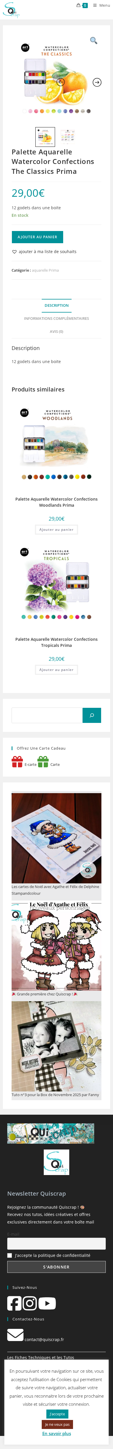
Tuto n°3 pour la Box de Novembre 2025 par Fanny (55, 1094)
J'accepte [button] (57, 1413)
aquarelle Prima (45, 270)
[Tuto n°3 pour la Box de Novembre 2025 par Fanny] (57, 1046)
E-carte (30, 764)
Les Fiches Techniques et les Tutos (40, 1357)
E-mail (13, 1234)
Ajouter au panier (37, 236)
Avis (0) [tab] (56, 331)
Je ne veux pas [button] (57, 1424)
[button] (44, 251)
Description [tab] (57, 305)
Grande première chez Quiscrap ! (45, 994)
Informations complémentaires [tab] (56, 318)
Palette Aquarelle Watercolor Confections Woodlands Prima (56, 502)
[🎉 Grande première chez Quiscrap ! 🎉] (57, 946)
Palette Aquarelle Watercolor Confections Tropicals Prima (56, 642)
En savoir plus (56, 1433)
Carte (54, 764)
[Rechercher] (91, 715)
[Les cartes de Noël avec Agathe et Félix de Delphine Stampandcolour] (57, 838)
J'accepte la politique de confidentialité (52, 1255)
